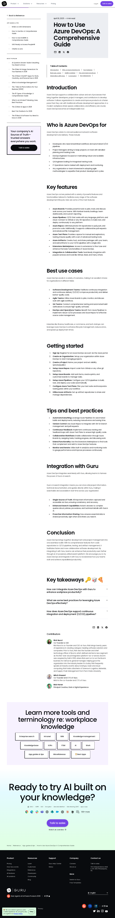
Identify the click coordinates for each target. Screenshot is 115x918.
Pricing (53, 4)
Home (9, 846)
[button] (15, 3)
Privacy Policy (18, 914)
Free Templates (75, 883)
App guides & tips (28, 846)
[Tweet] (63, 52)
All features (11, 873)
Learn (30, 864)
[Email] (55, 52)
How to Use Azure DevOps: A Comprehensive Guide (55, 846)
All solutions (11, 876)
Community (32, 876)
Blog (29, 880)
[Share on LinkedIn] (59, 52)
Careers (73, 864)
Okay (31, 912)
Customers (32, 867)
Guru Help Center (55, 864)
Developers (32, 873)
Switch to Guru (75, 879)
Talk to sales (107, 4)
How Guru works (13, 867)
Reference (17, 846)
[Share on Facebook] (68, 52)
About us (73, 867)
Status (51, 867)
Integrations (11, 870)
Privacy (40, 909)
